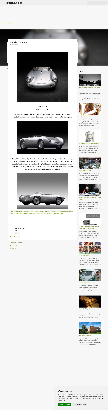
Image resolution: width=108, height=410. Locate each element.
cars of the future (50, 211)
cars (32, 211)
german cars (32, 213)
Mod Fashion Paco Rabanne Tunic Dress (89, 143)
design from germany (21, 213)
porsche (49, 213)
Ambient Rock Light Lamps (86, 308)
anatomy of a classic (16, 211)
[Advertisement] (47, 11)
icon (38, 213)
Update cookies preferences (8, 23)
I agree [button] (61, 404)
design (12, 213)
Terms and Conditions (16, 242)
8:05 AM (17, 233)
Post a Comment (15, 237)
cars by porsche (39, 211)
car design (26, 211)
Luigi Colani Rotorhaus (85, 335)
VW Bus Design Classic (84, 282)
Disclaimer (13, 248)
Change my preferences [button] (79, 404)
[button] (11, 47)
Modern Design (13, 2)
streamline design (58, 213)
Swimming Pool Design (85, 170)
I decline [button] (68, 404)
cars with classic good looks (65, 211)
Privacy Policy (14, 245)
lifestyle (43, 213)
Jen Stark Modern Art (84, 116)
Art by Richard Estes (84, 255)
